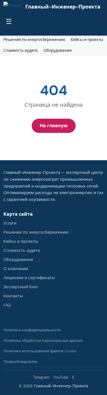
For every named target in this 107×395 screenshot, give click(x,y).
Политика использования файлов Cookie (39, 351)
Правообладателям (20, 361)
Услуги (10, 223)
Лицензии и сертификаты (29, 277)
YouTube (60, 377)
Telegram (41, 377)
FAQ (7, 305)
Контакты (13, 296)
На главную (54, 126)
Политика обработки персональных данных (43, 340)
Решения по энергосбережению (34, 39)
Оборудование (57, 50)
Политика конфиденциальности (31, 330)
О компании (15, 268)
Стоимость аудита (20, 50)
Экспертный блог (20, 286)
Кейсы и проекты (87, 39)
